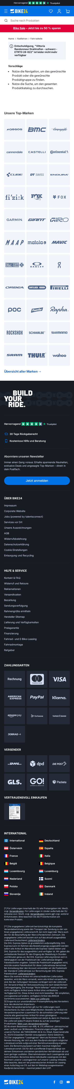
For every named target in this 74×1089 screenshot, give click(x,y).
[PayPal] (37, 697)
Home (11, 38)
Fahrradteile (36, 38)
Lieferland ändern (36, 940)
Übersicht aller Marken (21, 371)
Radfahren (22, 38)
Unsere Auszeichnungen (17, 527)
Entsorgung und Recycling (19, 555)
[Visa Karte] (59, 679)
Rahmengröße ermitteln (17, 611)
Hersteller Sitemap (14, 616)
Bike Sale (19, 28)
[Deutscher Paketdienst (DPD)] (37, 763)
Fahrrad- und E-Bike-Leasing (20, 638)
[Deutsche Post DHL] (14, 763)
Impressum (10, 505)
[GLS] (14, 782)
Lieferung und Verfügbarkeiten (21, 622)
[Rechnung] (14, 679)
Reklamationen (12, 588)
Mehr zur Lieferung (39, 998)
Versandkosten (12, 594)
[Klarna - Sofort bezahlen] (59, 697)
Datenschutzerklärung (16, 544)
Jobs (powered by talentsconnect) (23, 516)
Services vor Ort (13, 522)
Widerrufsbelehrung (15, 538)
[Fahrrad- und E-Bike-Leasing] (14, 734)
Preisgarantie (11, 627)
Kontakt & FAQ (12, 577)
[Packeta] (59, 782)
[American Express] (14, 697)
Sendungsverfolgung (16, 605)
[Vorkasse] (37, 715)
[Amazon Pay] (14, 715)
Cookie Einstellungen (15, 549)
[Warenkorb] (68, 11)
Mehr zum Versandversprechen (33, 1023)
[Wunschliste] (51, 11)
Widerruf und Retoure (16, 583)
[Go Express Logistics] (37, 782)
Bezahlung (10, 600)
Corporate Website (14, 511)
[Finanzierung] (59, 715)
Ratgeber (9, 650)
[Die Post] (59, 763)
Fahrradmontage (13, 644)
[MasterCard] (37, 679)
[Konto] (59, 11)
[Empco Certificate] (14, 811)
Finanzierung (11, 633)
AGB (6, 533)
